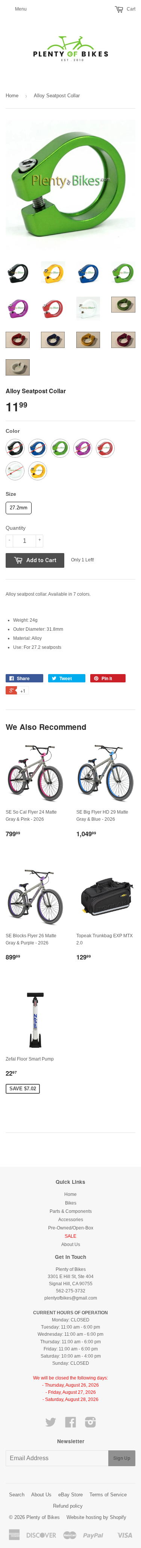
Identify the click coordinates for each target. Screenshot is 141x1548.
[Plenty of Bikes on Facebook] (70, 1425)
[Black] (15, 448)
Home (12, 95)
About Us (70, 1244)
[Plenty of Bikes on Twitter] (50, 1425)
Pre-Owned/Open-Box (70, 1228)
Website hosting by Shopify (96, 1517)
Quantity (16, 528)
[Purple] (82, 448)
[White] (15, 470)
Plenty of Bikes (43, 1517)
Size (11, 494)
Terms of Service (108, 1494)
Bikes (70, 1203)
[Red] (105, 448)
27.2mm (19, 506)
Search (16, 1494)
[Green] (60, 448)
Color (13, 431)
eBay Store (70, 1494)
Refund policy (68, 1506)
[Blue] (37, 448)
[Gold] (37, 470)
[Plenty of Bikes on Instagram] (90, 1425)
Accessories (70, 1219)
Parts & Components (71, 1211)
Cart (130, 9)
